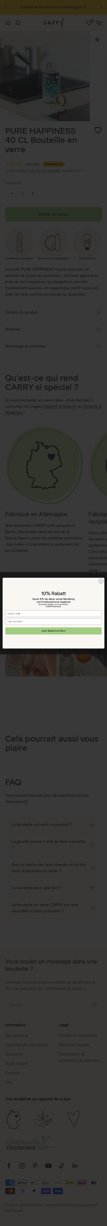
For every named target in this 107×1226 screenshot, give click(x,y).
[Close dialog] (101, 581)
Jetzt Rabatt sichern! (53, 630)
